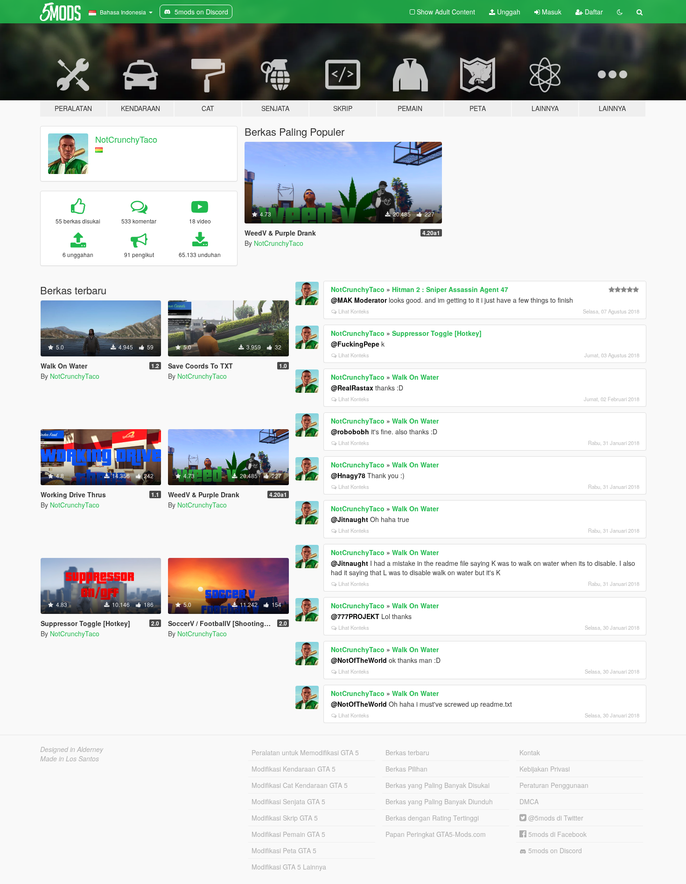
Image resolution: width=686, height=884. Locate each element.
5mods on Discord (554, 850)
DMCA (529, 801)
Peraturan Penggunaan (553, 785)
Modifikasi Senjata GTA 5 (288, 801)
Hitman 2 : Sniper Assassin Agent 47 (450, 289)
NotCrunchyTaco (126, 139)
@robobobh (350, 431)
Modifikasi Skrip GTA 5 (285, 817)
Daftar (593, 11)
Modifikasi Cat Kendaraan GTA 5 (300, 785)
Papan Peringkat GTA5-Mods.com (435, 834)
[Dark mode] (620, 11)
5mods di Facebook (556, 834)
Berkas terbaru (407, 752)
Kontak (529, 752)
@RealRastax (352, 387)
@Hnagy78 (348, 475)
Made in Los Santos (69, 758)
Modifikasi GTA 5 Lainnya (289, 866)
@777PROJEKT (355, 616)
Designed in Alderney (71, 749)
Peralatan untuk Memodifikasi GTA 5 (305, 752)
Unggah (507, 11)
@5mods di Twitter (554, 817)
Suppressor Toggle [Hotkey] (437, 333)
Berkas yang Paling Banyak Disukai (437, 785)
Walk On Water (415, 377)
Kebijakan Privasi (544, 768)
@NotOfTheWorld (359, 660)
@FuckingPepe (355, 343)
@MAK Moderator (359, 300)
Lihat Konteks (353, 311)
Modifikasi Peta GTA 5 (284, 850)
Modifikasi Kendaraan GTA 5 (294, 768)
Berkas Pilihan (406, 768)
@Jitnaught (349, 519)
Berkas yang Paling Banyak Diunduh (439, 801)
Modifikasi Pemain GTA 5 (288, 834)
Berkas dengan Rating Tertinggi (432, 817)
